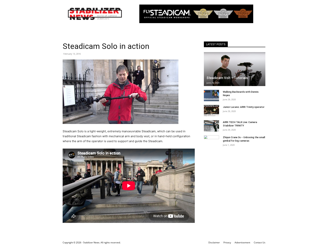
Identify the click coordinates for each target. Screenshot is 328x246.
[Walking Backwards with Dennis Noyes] (211, 95)
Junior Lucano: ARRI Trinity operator (243, 107)
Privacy (227, 242)
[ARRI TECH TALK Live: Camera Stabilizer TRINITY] (211, 126)
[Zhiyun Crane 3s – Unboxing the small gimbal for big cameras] (211, 141)
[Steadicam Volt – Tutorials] (234, 69)
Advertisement (242, 242)
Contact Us (259, 242)
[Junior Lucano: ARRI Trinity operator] (211, 110)
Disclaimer (214, 242)
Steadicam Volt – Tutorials (227, 78)
